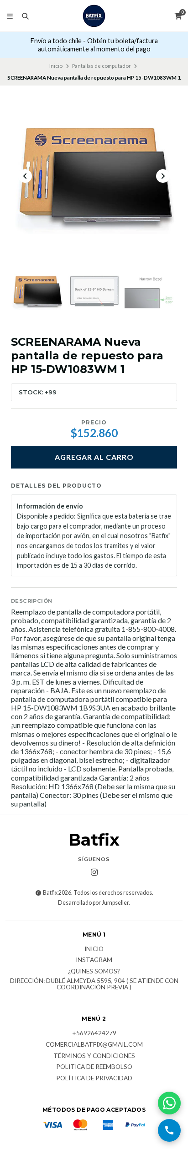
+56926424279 (94, 1033)
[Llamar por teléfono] (169, 1130)
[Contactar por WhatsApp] (169, 1103)
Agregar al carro (94, 457)
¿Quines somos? (94, 971)
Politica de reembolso (94, 1067)
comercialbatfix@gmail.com (94, 1045)
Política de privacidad (94, 1078)
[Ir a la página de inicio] (94, 16)
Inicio (56, 66)
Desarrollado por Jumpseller (93, 902)
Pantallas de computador (101, 66)
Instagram (94, 960)
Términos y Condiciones (94, 1056)
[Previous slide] (25, 176)
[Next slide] (163, 176)
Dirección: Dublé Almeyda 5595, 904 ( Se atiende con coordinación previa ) (94, 984)
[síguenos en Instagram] (94, 872)
